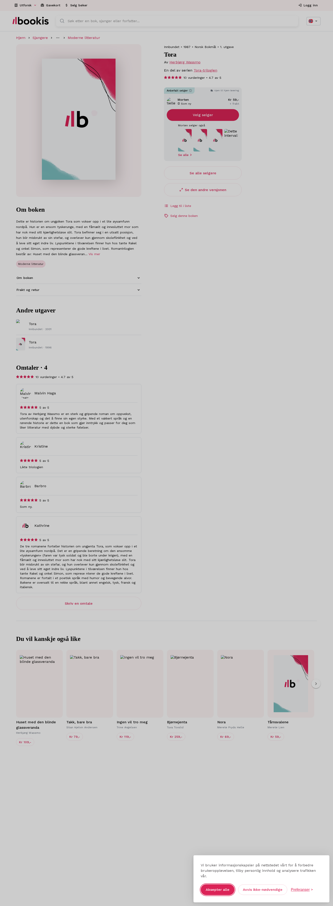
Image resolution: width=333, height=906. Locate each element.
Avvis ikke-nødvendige (262, 889)
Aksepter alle (217, 889)
